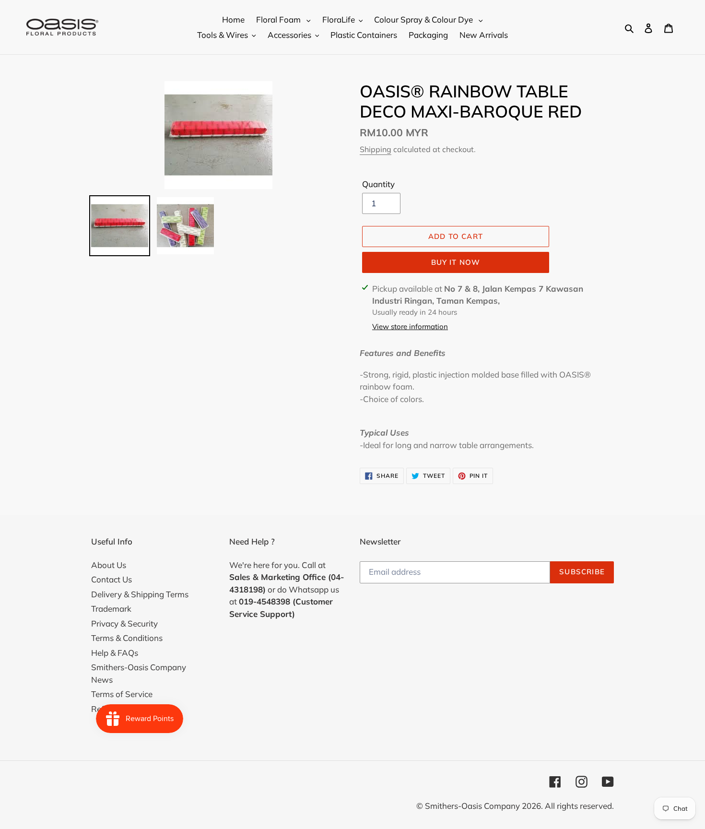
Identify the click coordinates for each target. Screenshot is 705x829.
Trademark (111, 609)
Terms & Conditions (127, 638)
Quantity (378, 184)
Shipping (375, 149)
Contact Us (111, 579)
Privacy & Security (124, 623)
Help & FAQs (114, 653)
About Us (108, 565)
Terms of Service (122, 694)
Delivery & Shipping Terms (139, 594)
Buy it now (456, 262)
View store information (410, 326)
